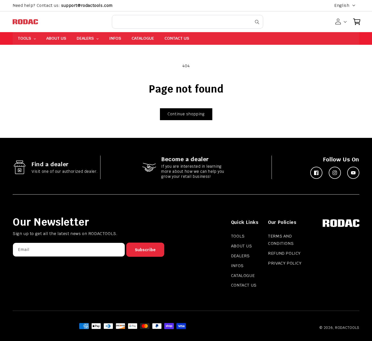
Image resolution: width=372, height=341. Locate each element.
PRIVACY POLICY (284, 263)
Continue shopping (186, 114)
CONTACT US (244, 285)
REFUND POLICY (284, 253)
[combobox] (187, 21)
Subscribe (145, 249)
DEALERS (240, 256)
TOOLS (238, 236)
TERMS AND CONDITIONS (281, 239)
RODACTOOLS (347, 327)
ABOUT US (241, 246)
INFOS (237, 265)
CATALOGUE (243, 275)
